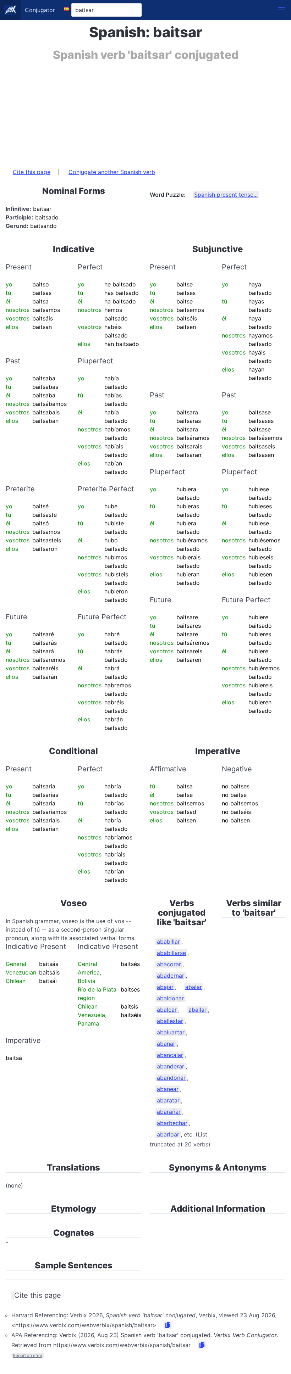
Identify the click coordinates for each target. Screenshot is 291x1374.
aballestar (170, 1020)
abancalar (170, 1055)
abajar (165, 986)
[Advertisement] (145, 111)
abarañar (169, 1111)
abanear (168, 1089)
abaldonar (170, 998)
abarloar (168, 1134)
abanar (166, 1043)
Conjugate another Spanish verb (111, 171)
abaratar (168, 1100)
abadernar (170, 975)
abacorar (169, 964)
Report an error (27, 1355)
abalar (193, 986)
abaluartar (171, 1032)
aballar (197, 1009)
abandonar (171, 1077)
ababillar (168, 941)
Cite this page (31, 171)
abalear (167, 1009)
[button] (282, 10)
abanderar (170, 1066)
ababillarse (171, 952)
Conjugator (40, 9)
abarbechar (172, 1123)
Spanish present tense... (226, 194)
